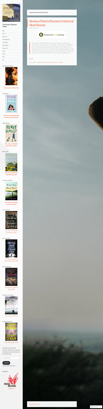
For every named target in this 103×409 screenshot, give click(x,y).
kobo (17, 261)
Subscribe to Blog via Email (9, 348)
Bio (3, 59)
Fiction (3, 33)
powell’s (15, 146)
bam (18, 88)
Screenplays (5, 42)
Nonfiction (4, 36)
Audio (3, 51)
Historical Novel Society (45, 62)
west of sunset (54, 62)
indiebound (13, 115)
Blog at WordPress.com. (34, 404)
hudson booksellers (14, 117)
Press (3, 56)
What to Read (5, 45)
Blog (3, 30)
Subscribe (6, 363)
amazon (8, 88)
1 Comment (60, 62)
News (35, 62)
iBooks (10, 146)
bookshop (13, 88)
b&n (5, 88)
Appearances (5, 48)
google (13, 342)
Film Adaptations (6, 39)
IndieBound (11, 388)
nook (5, 342)
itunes (16, 342)
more (31, 58)
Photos (4, 54)
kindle (9, 342)
